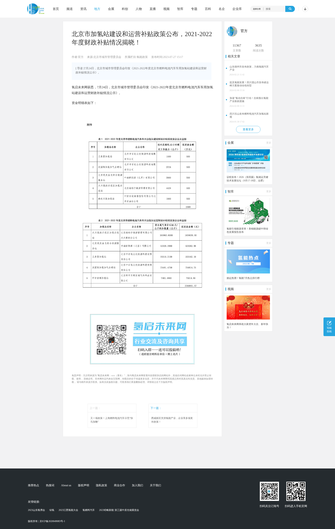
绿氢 (51, 510)
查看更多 (248, 129)
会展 (111, 8)
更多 (268, 142)
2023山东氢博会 (36, 510)
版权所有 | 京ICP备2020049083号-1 (46, 521)
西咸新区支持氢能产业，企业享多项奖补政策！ (172, 420)
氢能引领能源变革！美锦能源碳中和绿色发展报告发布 (247, 230)
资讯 (83, 8)
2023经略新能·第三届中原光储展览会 (119, 510)
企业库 (237, 8)
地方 (97, 8)
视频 (166, 8)
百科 (208, 8)
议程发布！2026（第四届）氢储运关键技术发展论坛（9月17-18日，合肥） (247, 179)
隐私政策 (101, 485)
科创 (125, 8)
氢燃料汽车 (89, 510)
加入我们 (137, 485)
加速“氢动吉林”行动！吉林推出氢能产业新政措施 (249, 100)
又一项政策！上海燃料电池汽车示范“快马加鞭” (111, 420)
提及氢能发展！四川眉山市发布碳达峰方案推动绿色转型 (249, 84)
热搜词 (50, 485)
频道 (69, 8)
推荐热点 (33, 485)
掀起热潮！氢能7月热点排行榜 (243, 278)
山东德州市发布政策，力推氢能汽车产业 (249, 68)
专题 (194, 8)
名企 (222, 8)
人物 (139, 8)
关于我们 (155, 485)
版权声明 (83, 485)
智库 (180, 8)
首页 (56, 8)
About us (66, 485)
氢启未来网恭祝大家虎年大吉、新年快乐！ (247, 326)
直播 (153, 8)
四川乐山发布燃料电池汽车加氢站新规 (249, 115)
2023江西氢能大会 (68, 510)
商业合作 (119, 485)
